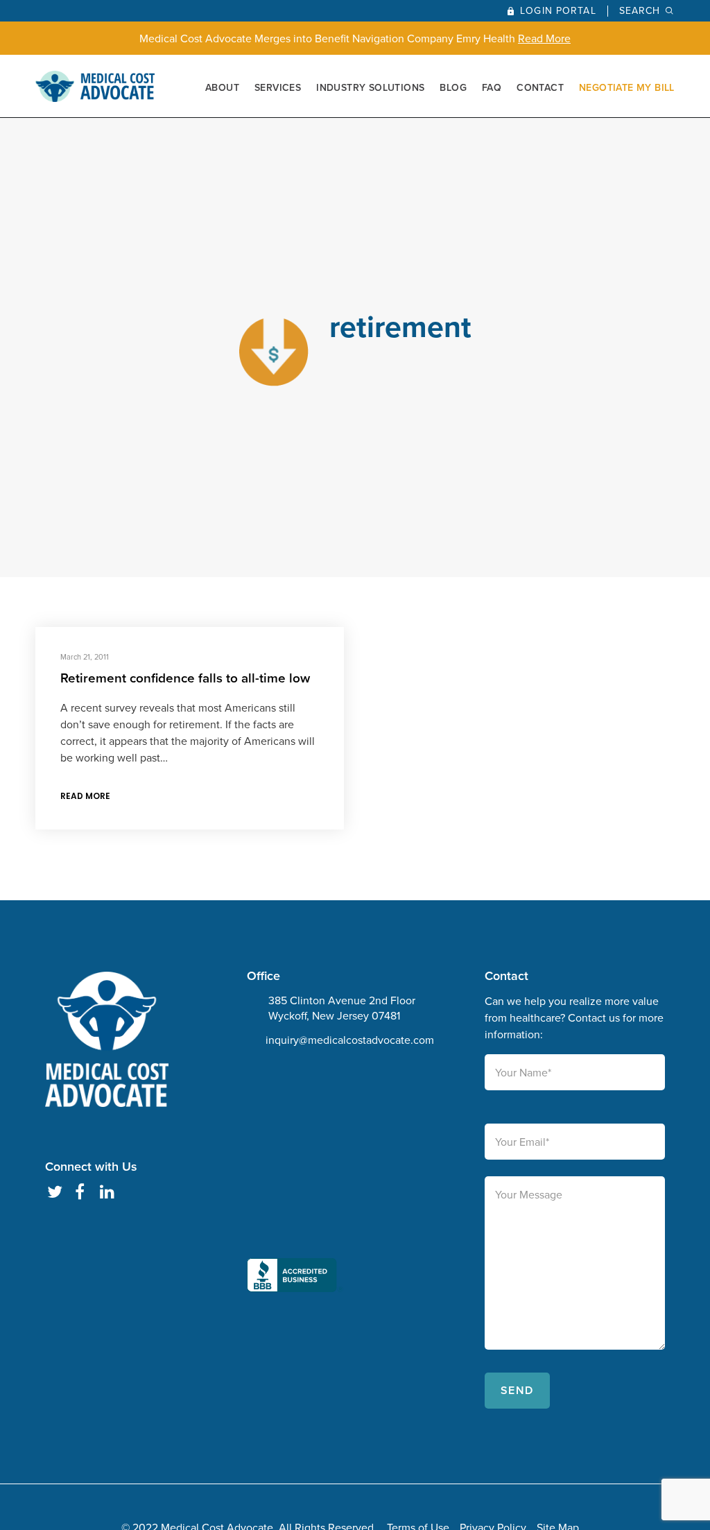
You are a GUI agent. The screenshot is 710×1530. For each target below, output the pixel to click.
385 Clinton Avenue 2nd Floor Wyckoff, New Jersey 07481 (341, 1007)
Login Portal (558, 11)
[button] (295, 1182)
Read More (544, 38)
